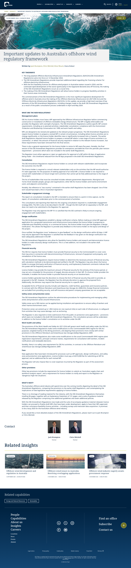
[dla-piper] (8, 4)
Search (109, 4)
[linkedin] (59, 523)
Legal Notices (68, 558)
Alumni (13, 542)
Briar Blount (59, 66)
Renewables (33, 501)
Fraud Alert (89, 551)
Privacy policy (45, 551)
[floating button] (124, 525)
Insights (69, 4)
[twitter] (65, 523)
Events (13, 539)
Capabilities (49, 4)
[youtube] (65, 530)
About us (60, 4)
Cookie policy (60, 551)
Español (126, 5)
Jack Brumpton (36, 66)
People (39, 4)
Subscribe (105, 524)
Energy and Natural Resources (15, 501)
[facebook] (59, 530)
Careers (78, 4)
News (12, 537)
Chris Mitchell (48, 66)
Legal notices (31, 551)
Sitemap (100, 551)
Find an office (108, 518)
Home (6, 11)
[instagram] (72, 523)
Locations (14, 534)
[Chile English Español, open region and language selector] (116, 4)
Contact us (106, 529)
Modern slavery (75, 551)
